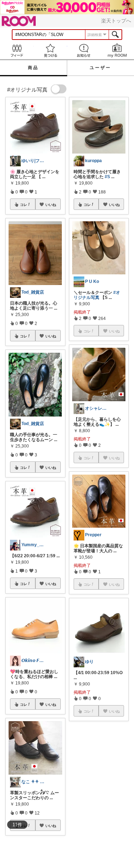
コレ (23, 204)
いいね (50, 204)
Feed (17, 50)
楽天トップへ (116, 21)
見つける (50, 50)
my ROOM (117, 50)
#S (107, 176)
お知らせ (84, 50)
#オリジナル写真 (97, 295)
